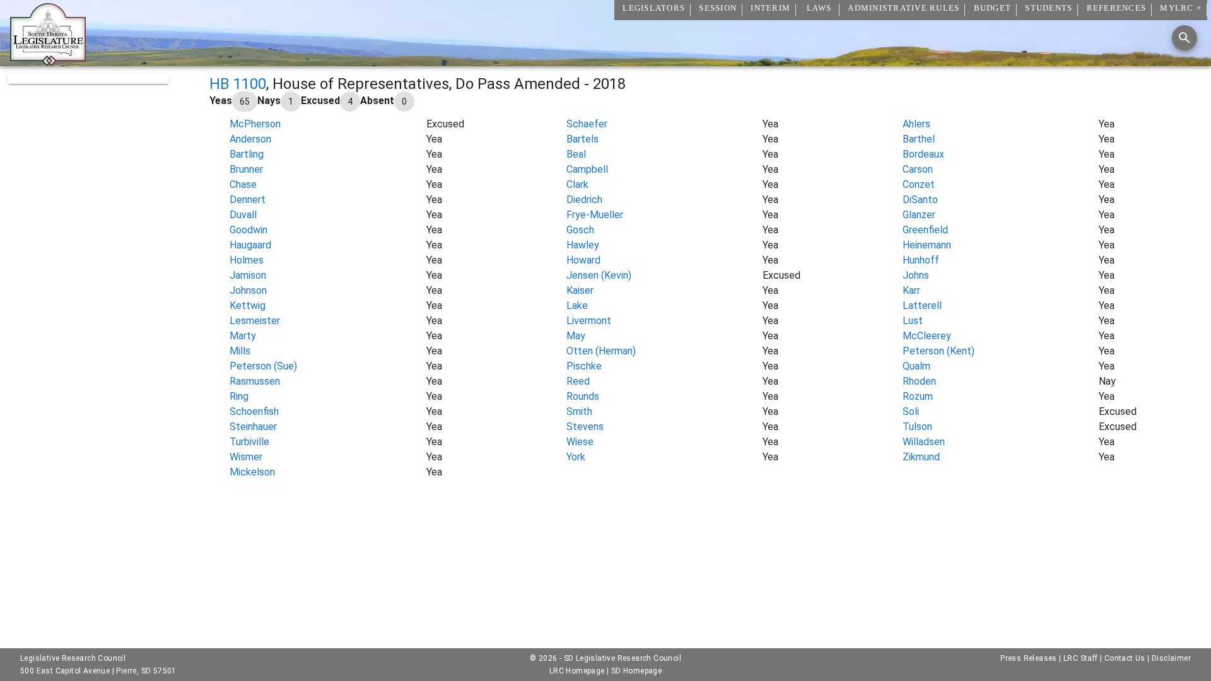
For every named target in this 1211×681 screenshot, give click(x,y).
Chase (243, 184)
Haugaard (250, 245)
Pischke (584, 366)
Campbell (587, 169)
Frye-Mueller (594, 215)
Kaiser (580, 290)
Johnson (248, 290)
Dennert (248, 200)
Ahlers (916, 124)
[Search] (1184, 37)
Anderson (250, 139)
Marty (243, 336)
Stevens (585, 427)
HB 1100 (237, 84)
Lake (577, 305)
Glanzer (919, 215)
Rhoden (919, 381)
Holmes (247, 260)
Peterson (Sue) (263, 366)
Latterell (922, 305)
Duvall (243, 215)
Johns (916, 275)
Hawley (582, 245)
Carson (918, 169)
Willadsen (924, 442)
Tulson (917, 427)
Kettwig (248, 305)
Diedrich (584, 200)
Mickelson (252, 472)
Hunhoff (921, 260)
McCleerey (927, 336)
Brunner (246, 169)
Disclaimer (1171, 658)
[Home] (48, 61)
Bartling (247, 154)
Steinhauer (253, 427)
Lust (913, 321)
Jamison (248, 275)
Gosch (580, 230)
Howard (583, 260)
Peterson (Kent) (938, 351)
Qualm (916, 366)
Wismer (246, 457)
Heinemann (927, 245)
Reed (578, 381)
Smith (579, 411)
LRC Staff (1080, 658)
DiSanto (920, 200)
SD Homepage (636, 670)
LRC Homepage (577, 670)
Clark (577, 184)
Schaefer (586, 124)
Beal (576, 154)
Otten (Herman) (601, 351)
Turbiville (249, 442)
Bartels (582, 139)
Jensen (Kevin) (598, 275)
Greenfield (925, 230)
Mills (240, 351)
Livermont (588, 321)
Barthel (919, 139)
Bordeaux (923, 154)
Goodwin (248, 230)
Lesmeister (255, 321)
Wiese (580, 442)
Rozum (918, 396)
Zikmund (921, 457)
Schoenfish (254, 411)
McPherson (255, 124)
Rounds (582, 396)
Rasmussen (255, 381)
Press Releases (1028, 658)
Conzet (919, 184)
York (575, 457)
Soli (911, 411)
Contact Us (1124, 658)
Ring (239, 396)
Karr (911, 290)
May (575, 336)
